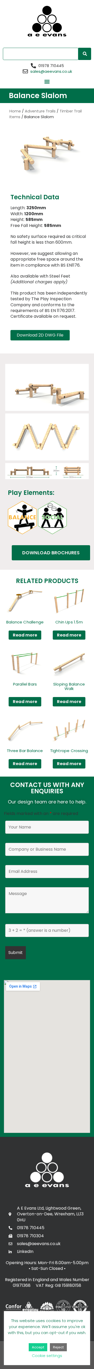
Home (15, 111)
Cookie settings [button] (47, 1355)
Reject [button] (58, 1347)
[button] (47, 81)
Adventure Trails (40, 111)
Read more (25, 635)
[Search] (84, 54)
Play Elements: (31, 492)
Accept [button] (38, 1347)
